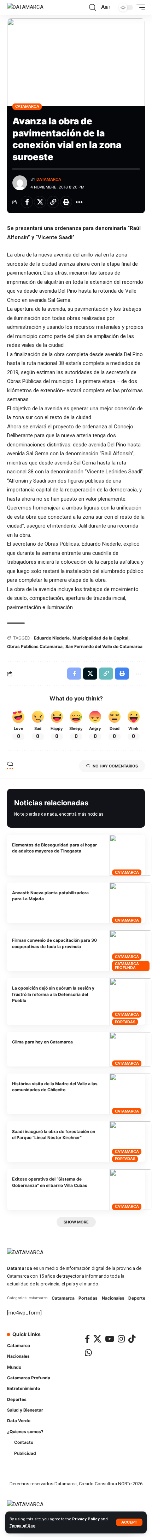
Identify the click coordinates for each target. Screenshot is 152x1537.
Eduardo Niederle (52, 638)
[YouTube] (109, 1339)
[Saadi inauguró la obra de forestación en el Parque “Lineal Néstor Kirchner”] (131, 1141)
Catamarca (27, 106)
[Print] (66, 202)
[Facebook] (87, 1339)
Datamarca (48, 179)
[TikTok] (132, 1339)
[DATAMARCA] (25, 7)
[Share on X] (40, 202)
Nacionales (113, 1298)
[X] (97, 1339)
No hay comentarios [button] (115, 766)
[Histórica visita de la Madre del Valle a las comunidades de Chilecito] (131, 1094)
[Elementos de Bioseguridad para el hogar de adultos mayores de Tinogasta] (131, 855)
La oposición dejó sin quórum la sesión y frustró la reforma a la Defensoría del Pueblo (53, 994)
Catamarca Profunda (127, 965)
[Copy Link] (53, 202)
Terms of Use (22, 1526)
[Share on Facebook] (27, 202)
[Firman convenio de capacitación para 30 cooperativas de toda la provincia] (131, 950)
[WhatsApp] (88, 1352)
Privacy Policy (86, 1519)
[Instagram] (121, 1339)
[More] (79, 202)
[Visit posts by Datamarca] (19, 182)
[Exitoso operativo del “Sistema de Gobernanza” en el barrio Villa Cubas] (131, 1189)
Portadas (125, 1021)
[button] (129, 1522)
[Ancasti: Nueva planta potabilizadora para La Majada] (131, 903)
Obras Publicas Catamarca (35, 646)
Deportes (138, 1298)
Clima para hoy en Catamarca (42, 1042)
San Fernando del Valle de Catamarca (103, 646)
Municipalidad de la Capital (100, 638)
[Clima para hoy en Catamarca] (131, 1049)
